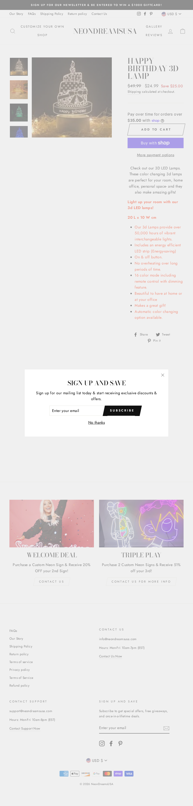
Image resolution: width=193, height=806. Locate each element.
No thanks (96, 422)
